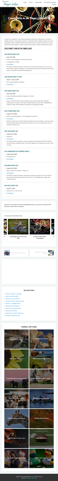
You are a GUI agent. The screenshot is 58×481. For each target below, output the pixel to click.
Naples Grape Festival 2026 (11, 310)
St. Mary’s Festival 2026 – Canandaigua (40, 237)
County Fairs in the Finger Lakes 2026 (13, 308)
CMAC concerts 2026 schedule (12, 296)
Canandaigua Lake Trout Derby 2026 (18, 237)
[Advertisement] (29, 272)
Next (51, 230)
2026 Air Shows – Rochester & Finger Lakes (14, 313)
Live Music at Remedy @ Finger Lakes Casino (15, 301)
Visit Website (10, 64)
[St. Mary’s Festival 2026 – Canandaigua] (40, 225)
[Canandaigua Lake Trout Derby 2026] (18, 225)
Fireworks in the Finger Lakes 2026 (13, 315)
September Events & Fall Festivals (13, 305)
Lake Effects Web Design (31, 478)
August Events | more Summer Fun (13, 298)
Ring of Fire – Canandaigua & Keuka (13, 303)
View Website (10, 159)
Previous (6, 230)
